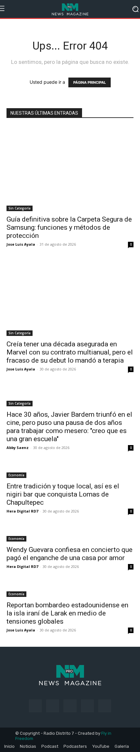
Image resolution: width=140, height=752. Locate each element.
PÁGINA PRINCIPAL (89, 82)
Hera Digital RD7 (22, 511)
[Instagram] (52, 706)
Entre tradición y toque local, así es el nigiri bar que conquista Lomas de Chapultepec (63, 494)
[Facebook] (35, 706)
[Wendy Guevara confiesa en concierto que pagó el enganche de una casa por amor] (70, 535)
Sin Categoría (19, 208)
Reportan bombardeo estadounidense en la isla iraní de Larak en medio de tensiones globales (67, 613)
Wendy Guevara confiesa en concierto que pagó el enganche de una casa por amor (70, 554)
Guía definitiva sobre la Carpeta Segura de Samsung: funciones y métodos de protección (69, 227)
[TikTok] (69, 706)
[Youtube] (104, 706)
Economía (16, 475)
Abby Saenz (18, 447)
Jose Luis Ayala (21, 244)
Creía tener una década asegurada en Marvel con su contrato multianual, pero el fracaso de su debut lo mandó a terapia (70, 352)
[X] (87, 706)
